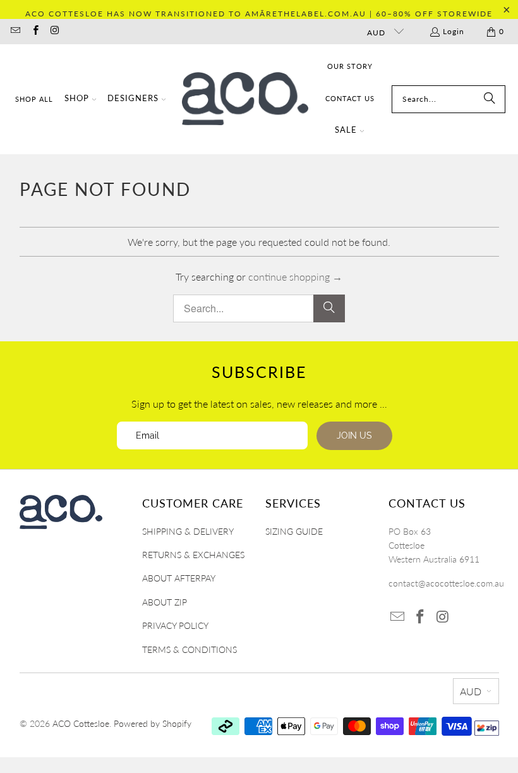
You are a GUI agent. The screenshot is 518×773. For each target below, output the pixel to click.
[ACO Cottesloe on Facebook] (34, 31)
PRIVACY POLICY (175, 625)
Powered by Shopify (152, 723)
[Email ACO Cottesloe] (14, 31)
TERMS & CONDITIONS (189, 649)
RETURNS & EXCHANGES (193, 554)
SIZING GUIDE (294, 531)
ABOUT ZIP (164, 602)
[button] (80, 99)
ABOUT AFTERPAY (178, 578)
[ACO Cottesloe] (245, 99)
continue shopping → (295, 277)
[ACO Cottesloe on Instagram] (54, 31)
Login (453, 31)
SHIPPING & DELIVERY (188, 531)
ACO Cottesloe (80, 723)
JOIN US (354, 435)
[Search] (489, 99)
